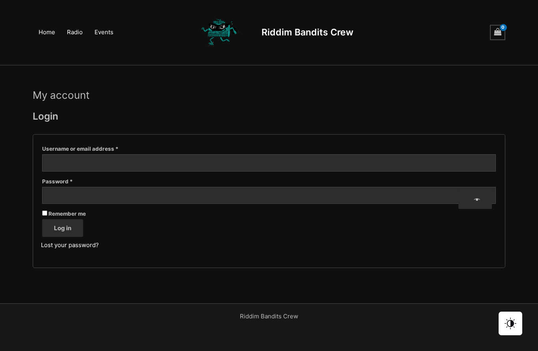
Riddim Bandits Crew (307, 32)
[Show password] (475, 200)
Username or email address (92, 148)
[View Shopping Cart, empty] (498, 32)
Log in (62, 228)
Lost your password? (70, 245)
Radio (75, 32)
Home (47, 32)
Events (104, 32)
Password (69, 181)
